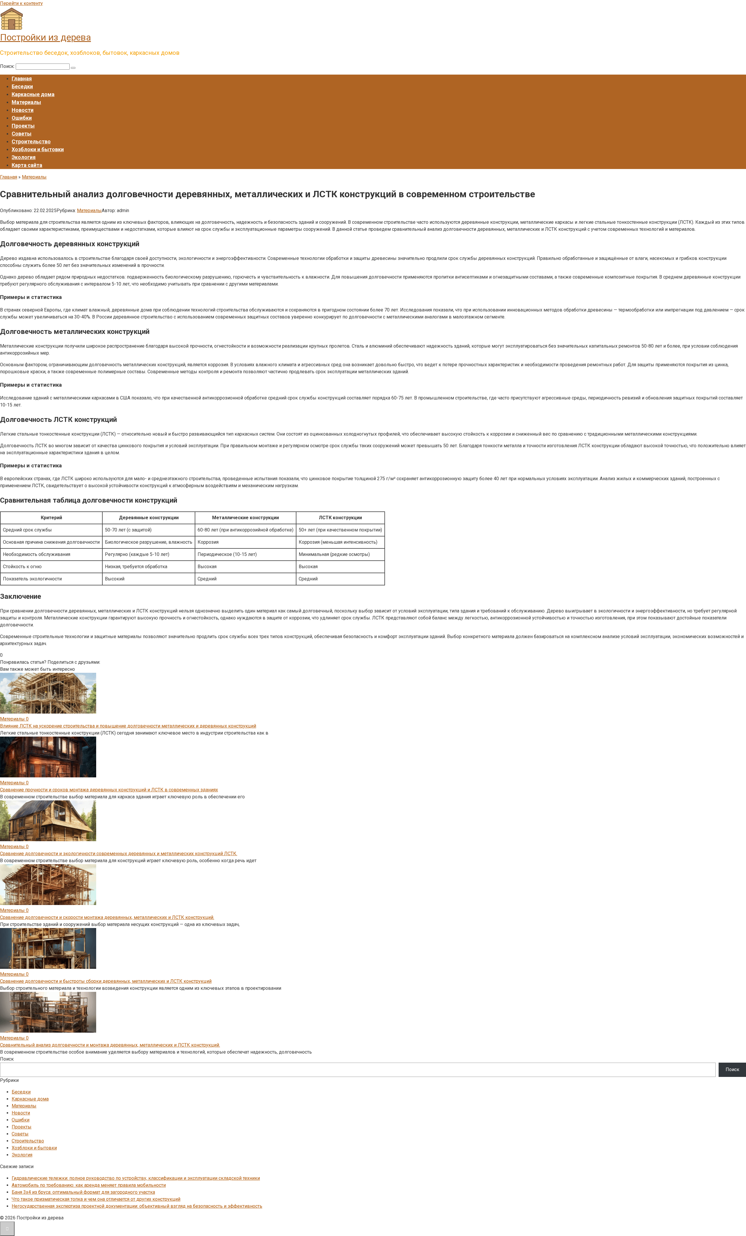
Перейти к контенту (21, 3)
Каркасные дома (33, 94)
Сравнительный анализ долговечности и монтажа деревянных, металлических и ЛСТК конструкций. (110, 1045)
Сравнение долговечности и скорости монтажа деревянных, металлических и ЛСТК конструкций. (107, 917)
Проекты (23, 126)
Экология (24, 157)
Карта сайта (27, 165)
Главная (22, 78)
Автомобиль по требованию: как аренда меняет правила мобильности (89, 1185)
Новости (23, 110)
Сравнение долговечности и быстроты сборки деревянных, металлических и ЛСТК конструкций (106, 981)
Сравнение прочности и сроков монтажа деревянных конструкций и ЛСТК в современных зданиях (109, 790)
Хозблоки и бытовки (38, 149)
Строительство (31, 141)
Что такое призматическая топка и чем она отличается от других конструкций (96, 1199)
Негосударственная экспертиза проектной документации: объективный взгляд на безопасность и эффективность (137, 1206)
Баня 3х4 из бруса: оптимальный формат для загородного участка (83, 1192)
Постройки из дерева (45, 37)
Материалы (26, 102)
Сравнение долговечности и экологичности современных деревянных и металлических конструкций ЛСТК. (118, 853)
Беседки (22, 86)
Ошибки (22, 118)
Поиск (7, 1059)
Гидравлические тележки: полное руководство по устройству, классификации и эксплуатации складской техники (136, 1178)
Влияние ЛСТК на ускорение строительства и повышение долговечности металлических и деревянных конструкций (128, 726)
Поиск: (8, 66)
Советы (21, 134)
